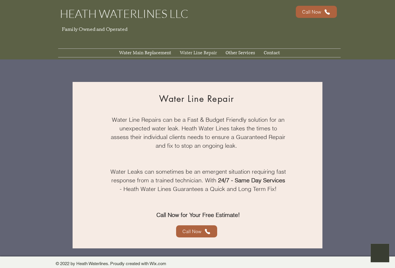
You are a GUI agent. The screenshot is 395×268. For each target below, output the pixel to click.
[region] (197, 165)
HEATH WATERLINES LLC (124, 13)
